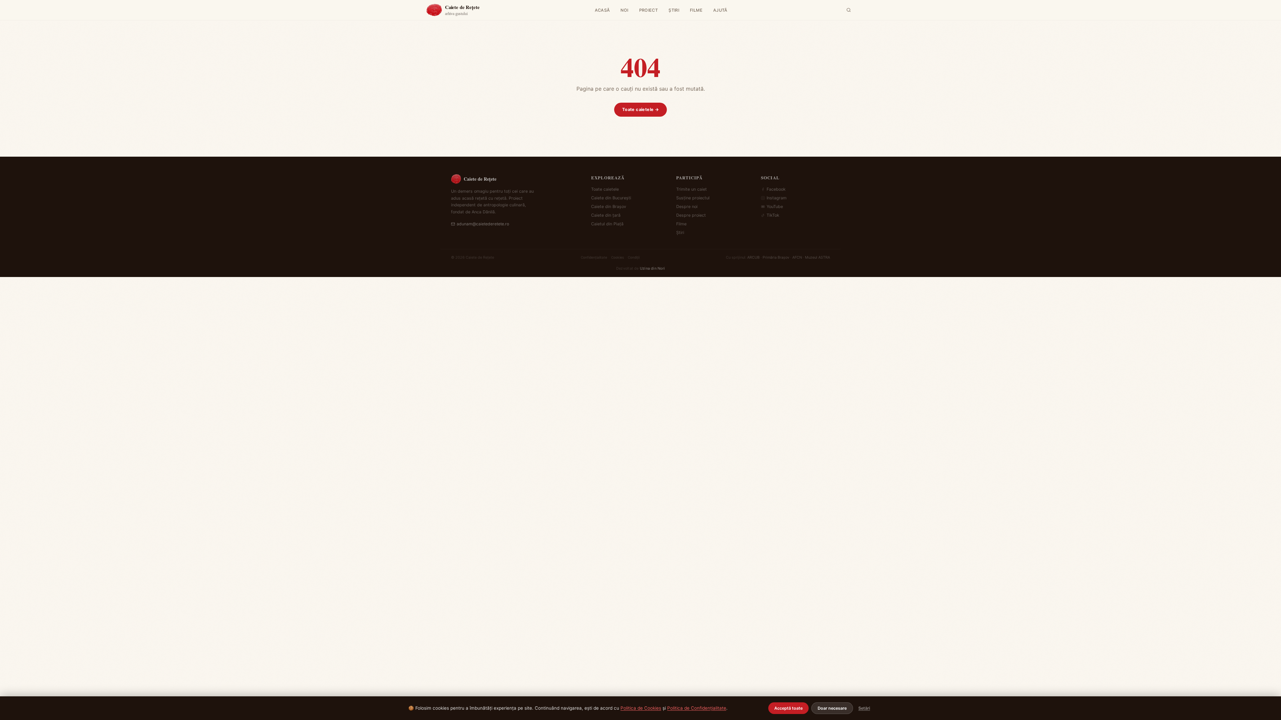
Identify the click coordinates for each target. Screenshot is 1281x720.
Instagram (777, 197)
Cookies (617, 257)
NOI (624, 10)
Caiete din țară (605, 215)
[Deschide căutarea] (849, 10)
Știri (680, 232)
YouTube (775, 206)
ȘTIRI (674, 10)
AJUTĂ (720, 10)
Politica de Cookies (640, 708)
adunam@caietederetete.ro (483, 223)
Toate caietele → (640, 109)
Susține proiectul (693, 197)
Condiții (633, 257)
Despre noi (687, 206)
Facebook (776, 189)
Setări (864, 708)
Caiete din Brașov (608, 206)
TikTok (773, 215)
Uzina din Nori (652, 268)
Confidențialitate (594, 257)
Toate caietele (605, 189)
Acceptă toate (788, 708)
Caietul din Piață (607, 223)
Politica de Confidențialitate (696, 708)
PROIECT (648, 10)
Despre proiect (691, 215)
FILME (696, 10)
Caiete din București (611, 197)
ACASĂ (602, 10)
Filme (681, 223)
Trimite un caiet (691, 189)
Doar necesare (832, 708)
